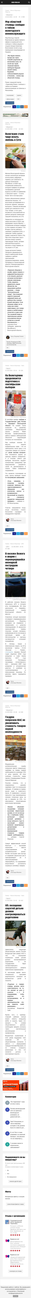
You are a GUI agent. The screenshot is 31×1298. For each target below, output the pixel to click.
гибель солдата (10, 99)
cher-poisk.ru (15, 2)
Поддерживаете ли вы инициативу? (15, 1158)
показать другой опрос (15, 1181)
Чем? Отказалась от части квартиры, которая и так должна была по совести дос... (17, 1125)
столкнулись (9, 652)
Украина (19, 95)
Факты (8, 1192)
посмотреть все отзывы (16, 1271)
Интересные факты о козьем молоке (14, 1197)
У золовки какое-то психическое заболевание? (16, 1145)
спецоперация (10, 95)
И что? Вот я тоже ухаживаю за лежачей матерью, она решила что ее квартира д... (17, 1135)
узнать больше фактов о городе (15, 1204)
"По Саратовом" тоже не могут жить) (17, 1103)
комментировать (10, 103)
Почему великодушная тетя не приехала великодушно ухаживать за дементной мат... (17, 1113)
